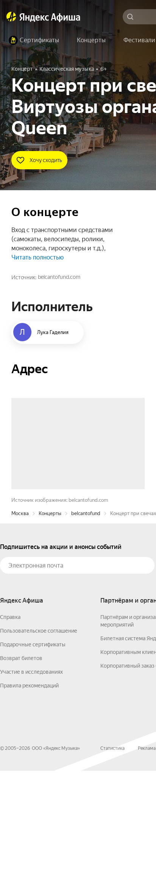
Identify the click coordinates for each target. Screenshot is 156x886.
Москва (20, 628)
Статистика (112, 863)
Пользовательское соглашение (38, 746)
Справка (10, 732)
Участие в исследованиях (31, 787)
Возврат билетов (21, 773)
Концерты (50, 628)
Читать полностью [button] (37, 257)
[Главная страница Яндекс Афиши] (11, 17)
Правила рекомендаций (29, 801)
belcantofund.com (59, 277)
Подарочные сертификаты (33, 760)
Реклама (147, 863)
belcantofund (85, 628)
